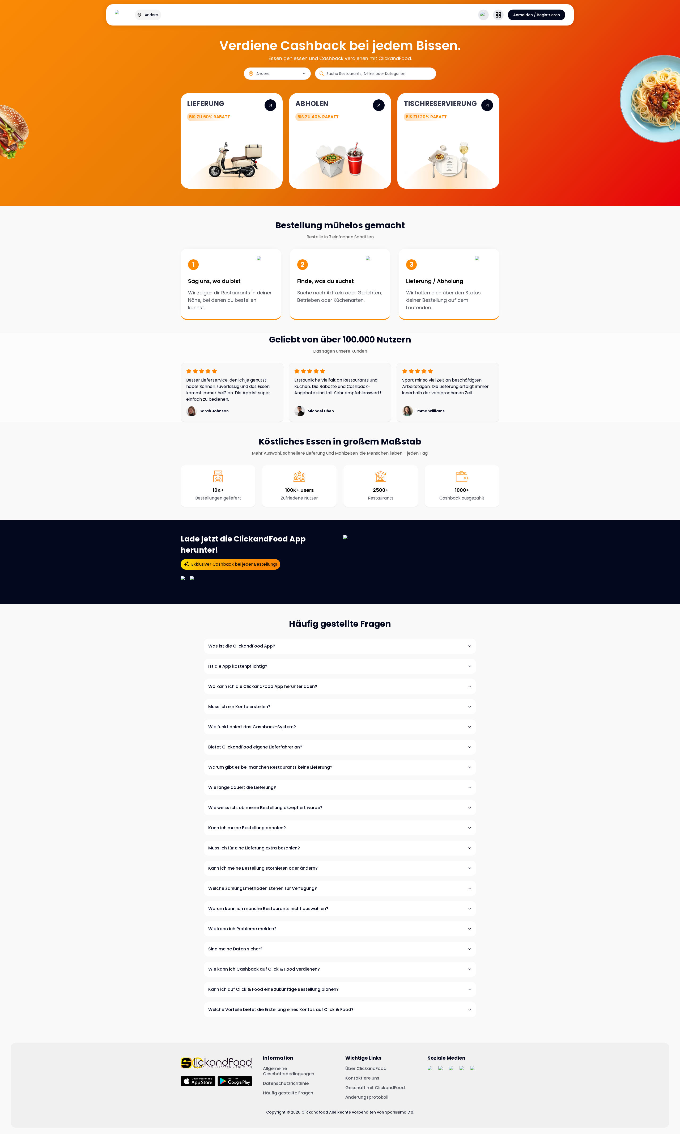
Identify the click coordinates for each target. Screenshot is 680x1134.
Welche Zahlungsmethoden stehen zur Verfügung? (262, 888)
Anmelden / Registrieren (536, 15)
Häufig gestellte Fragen (288, 1093)
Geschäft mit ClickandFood (375, 1087)
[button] (498, 15)
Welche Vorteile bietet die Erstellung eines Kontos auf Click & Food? (281, 1009)
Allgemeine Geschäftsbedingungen (288, 1071)
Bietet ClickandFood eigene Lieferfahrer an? (255, 747)
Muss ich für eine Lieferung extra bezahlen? (254, 848)
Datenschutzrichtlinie (286, 1083)
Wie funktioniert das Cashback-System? (252, 727)
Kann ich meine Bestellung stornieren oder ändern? (263, 868)
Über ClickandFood (365, 1068)
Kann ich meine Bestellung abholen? (247, 828)
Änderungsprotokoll (366, 1097)
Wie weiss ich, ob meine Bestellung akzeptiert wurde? (265, 808)
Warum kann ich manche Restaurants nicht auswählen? (268, 908)
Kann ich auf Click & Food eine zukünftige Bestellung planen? (273, 989)
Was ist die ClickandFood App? (241, 646)
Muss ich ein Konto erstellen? (239, 707)
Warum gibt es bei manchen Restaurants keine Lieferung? (270, 767)
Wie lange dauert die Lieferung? (242, 787)
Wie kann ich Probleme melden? (242, 929)
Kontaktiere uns (362, 1078)
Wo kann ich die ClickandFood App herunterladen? (262, 686)
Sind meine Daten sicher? (235, 949)
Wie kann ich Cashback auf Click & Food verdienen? (264, 969)
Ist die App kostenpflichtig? (237, 666)
